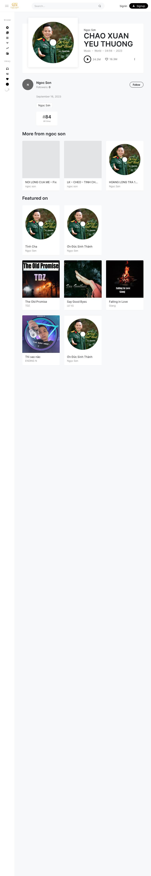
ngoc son (43, 82)
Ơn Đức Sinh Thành (79, 246)
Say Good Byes (77, 301)
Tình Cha (31, 246)
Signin (123, 6)
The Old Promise (36, 301)
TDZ (27, 305)
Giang (112, 305)
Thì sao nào (32, 357)
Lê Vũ (70, 305)
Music (87, 50)
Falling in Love (118, 301)
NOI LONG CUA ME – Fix (41, 182)
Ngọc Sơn (90, 29)
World (97, 50)
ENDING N (31, 360)
